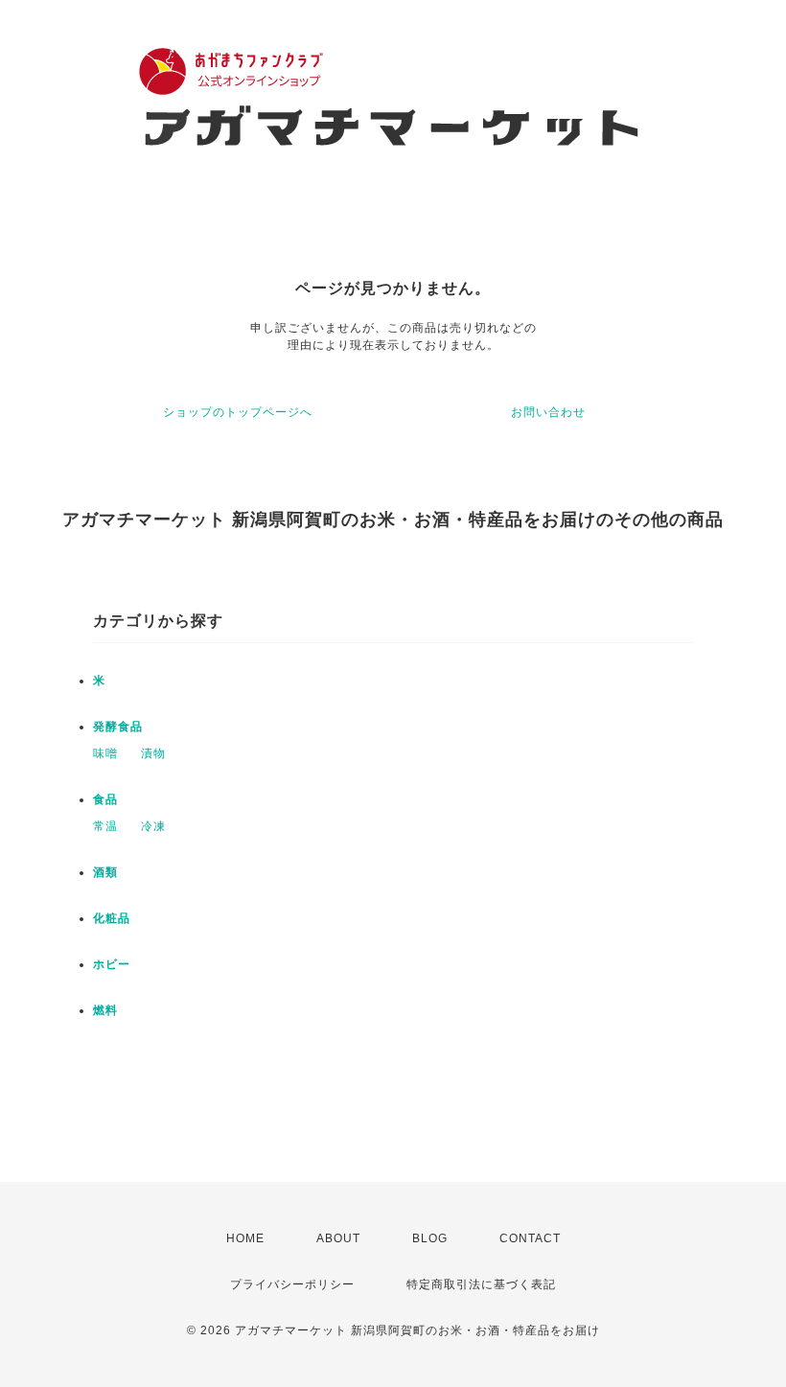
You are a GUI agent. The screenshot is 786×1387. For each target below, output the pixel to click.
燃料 (105, 1010)
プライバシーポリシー (292, 1284)
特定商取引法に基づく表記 (481, 1284)
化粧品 (111, 918)
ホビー (111, 964)
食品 (105, 799)
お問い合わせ (548, 412)
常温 (105, 826)
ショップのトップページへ (237, 412)
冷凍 (153, 826)
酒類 (105, 872)
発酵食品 (118, 726)
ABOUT (338, 1238)
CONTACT (530, 1238)
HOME (245, 1238)
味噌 (105, 753)
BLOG (430, 1238)
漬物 (153, 753)
